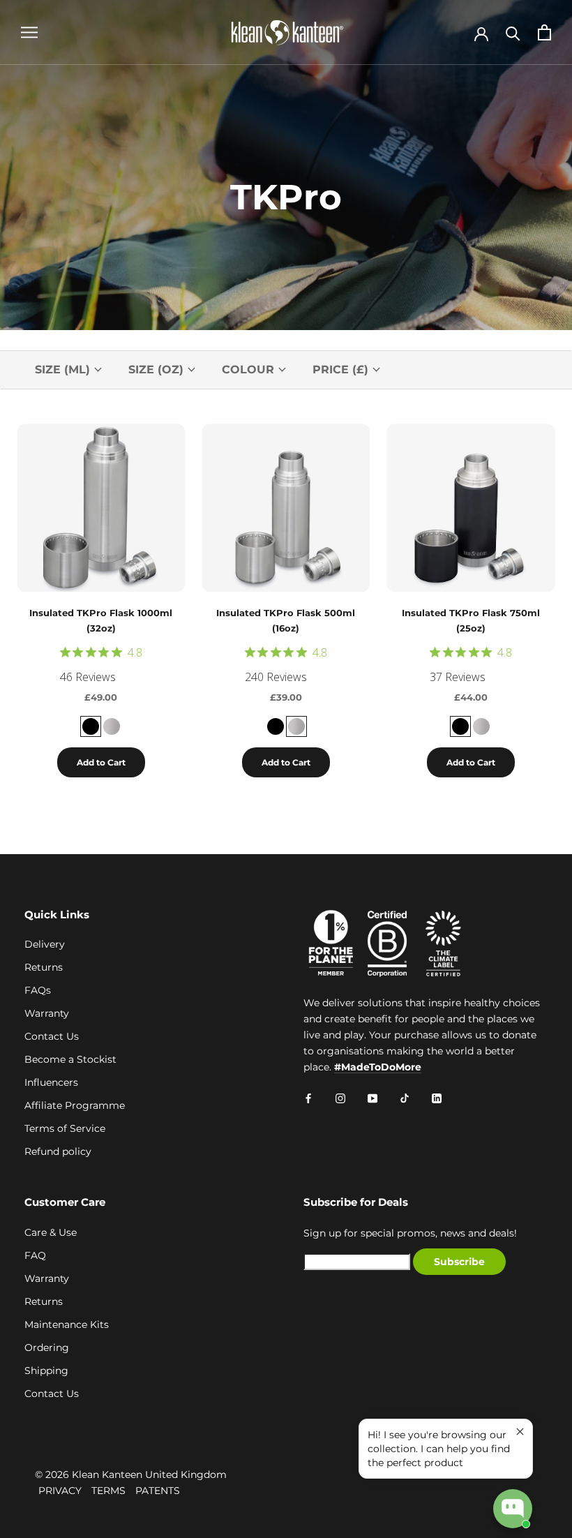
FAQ (35, 1255)
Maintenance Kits (66, 1324)
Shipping (46, 1370)
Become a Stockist (70, 1059)
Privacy (60, 1490)
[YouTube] (372, 1098)
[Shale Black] (90, 726)
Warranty (46, 1013)
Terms (108, 1490)
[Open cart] (544, 32)
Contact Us (51, 1036)
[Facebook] (308, 1098)
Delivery (44, 944)
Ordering (46, 1347)
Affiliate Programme (74, 1105)
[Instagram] (340, 1098)
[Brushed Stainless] (111, 726)
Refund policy (57, 1151)
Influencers (51, 1082)
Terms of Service (64, 1128)
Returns (43, 967)
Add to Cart (101, 762)
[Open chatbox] (512, 1508)
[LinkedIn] (437, 1098)
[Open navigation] (29, 32)
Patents (157, 1490)
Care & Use (50, 1232)
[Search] (513, 32)
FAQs (37, 990)
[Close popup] (520, 1432)
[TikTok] (404, 1098)
